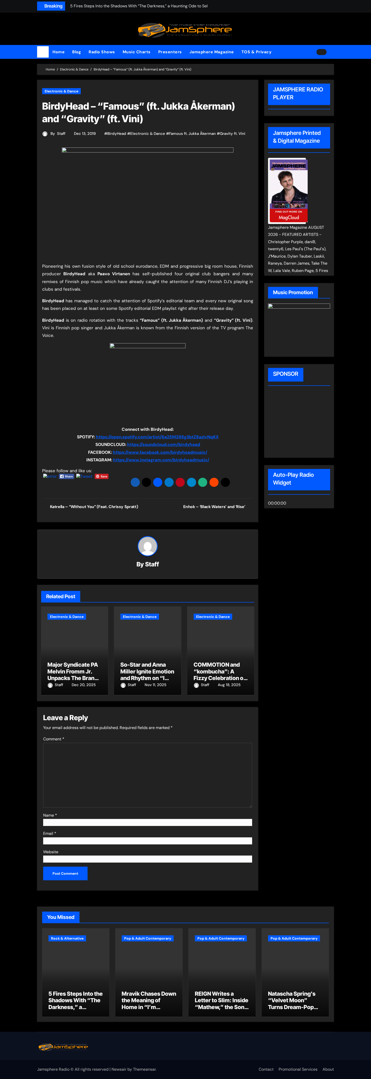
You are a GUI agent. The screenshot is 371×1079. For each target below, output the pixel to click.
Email (49, 833)
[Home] (43, 52)
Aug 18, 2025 (229, 684)
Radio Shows (102, 52)
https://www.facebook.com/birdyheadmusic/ (160, 452)
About (328, 1069)
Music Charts (137, 52)
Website (50, 852)
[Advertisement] (300, 422)
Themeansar (144, 1069)
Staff (61, 133)
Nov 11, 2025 (155, 684)
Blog (76, 52)
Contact (266, 1069)
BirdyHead (116, 133)
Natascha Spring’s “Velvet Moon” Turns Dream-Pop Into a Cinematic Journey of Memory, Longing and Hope (294, 1010)
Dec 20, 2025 (84, 684)
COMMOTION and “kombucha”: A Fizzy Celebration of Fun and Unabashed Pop (219, 678)
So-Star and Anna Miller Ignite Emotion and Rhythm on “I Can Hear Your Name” (147, 678)
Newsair (119, 1069)
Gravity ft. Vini (232, 133)
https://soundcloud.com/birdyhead (163, 444)
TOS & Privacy (257, 52)
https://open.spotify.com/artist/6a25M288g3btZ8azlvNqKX (157, 437)
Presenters (170, 52)
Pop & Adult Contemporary (147, 938)
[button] (332, 52)
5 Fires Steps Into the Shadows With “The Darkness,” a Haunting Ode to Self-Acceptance (75, 1007)
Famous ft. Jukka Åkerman (192, 133)
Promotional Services (298, 1069)
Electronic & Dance (61, 91)
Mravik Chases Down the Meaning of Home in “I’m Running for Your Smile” (149, 1007)
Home (58, 52)
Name (50, 815)
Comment (53, 739)
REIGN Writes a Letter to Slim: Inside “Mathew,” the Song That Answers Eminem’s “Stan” (221, 1007)
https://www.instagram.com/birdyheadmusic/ (161, 460)
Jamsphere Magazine (212, 52)
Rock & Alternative (67, 938)
